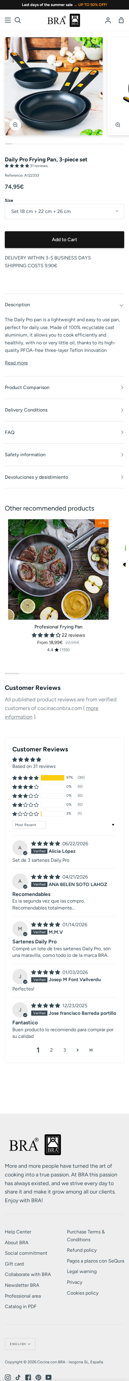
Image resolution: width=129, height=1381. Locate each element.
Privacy (74, 1282)
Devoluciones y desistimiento (36, 477)
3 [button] (64, 1050)
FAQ (10, 432)
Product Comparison (27, 387)
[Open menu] (8, 20)
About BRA (16, 1242)
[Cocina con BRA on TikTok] (18, 1377)
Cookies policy (82, 1293)
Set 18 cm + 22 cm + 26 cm (41, 211)
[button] (17, 165)
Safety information (25, 454)
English (18, 1344)
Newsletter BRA (22, 1285)
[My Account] (108, 20)
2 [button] (51, 1050)
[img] (46, 843)
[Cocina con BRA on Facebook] (28, 1377)
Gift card (14, 1264)
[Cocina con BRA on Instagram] (8, 1377)
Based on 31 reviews (34, 766)
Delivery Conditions (26, 410)
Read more (16, 363)
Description (17, 304)
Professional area (23, 1296)
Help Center (18, 1232)
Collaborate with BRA (28, 1274)
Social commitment (26, 1253)
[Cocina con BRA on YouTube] (49, 1377)
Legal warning (82, 1271)
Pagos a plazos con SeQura (95, 1261)
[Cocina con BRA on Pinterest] (38, 1377)
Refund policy (82, 1250)
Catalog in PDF (21, 1306)
